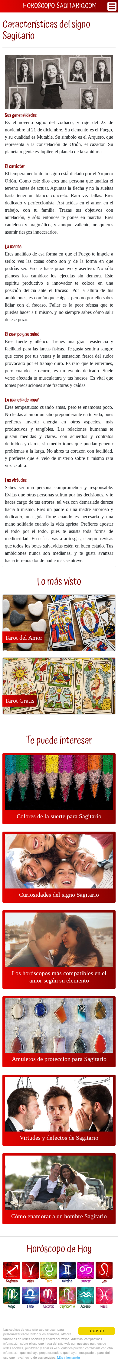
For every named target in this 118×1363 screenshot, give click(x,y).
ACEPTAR (97, 1331)
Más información (68, 1357)
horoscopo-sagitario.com (60, 6)
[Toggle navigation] (111, 6)
